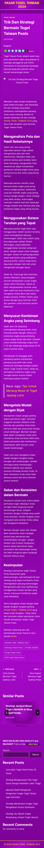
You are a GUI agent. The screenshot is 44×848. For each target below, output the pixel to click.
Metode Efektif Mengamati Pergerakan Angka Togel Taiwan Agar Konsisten (21, 793)
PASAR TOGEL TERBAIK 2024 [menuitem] (18, 121)
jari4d (13, 636)
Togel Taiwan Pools (12, 653)
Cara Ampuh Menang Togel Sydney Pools (34, 674)
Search (6, 750)
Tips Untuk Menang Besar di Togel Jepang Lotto (21, 390)
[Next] (37, 712)
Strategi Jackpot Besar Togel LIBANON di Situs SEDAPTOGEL (19, 709)
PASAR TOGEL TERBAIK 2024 (18, 610)
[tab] (17, 725)
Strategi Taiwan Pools (13, 648)
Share (31, 51)
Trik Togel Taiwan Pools (14, 657)
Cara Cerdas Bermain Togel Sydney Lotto (9, 674)
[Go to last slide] (6, 712)
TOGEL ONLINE (9, 17)
